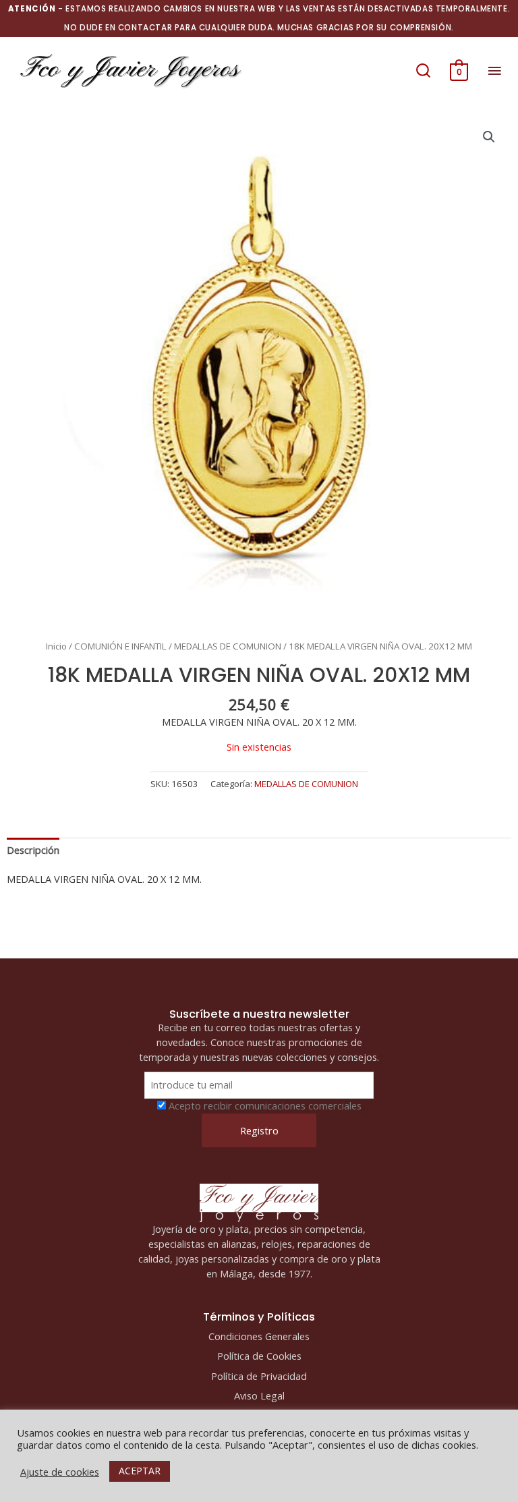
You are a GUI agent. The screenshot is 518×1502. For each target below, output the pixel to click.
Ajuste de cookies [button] (59, 1472)
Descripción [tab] (33, 850)
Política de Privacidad (259, 1376)
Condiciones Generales (259, 1336)
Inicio (56, 646)
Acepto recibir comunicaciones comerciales (265, 1105)
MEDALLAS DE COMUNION (227, 646)
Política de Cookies (259, 1355)
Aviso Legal (259, 1395)
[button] (423, 70)
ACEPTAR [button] (140, 1470)
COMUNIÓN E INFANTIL (120, 646)
